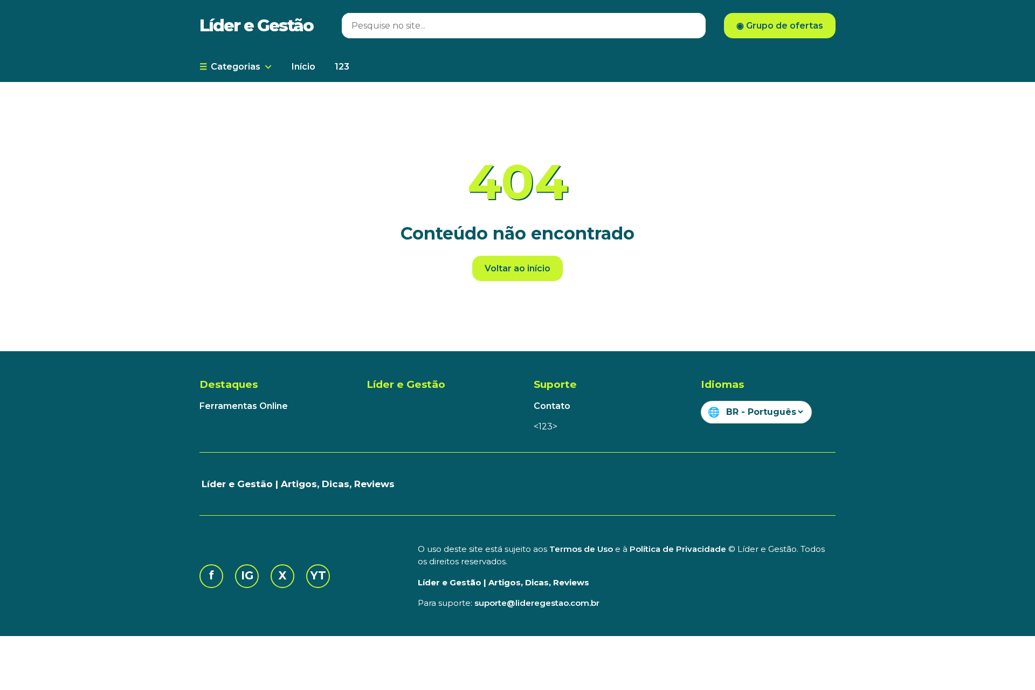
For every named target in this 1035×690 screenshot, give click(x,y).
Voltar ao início (517, 268)
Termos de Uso (581, 549)
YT (318, 575)
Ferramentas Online (243, 406)
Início (303, 67)
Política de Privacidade (678, 549)
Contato (552, 406)
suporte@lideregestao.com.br (536, 603)
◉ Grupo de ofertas (779, 26)
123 (342, 67)
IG (247, 575)
